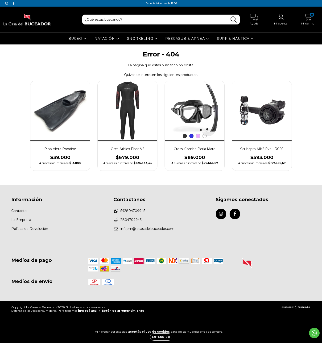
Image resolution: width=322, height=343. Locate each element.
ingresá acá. (87, 310)
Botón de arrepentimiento (123, 310)
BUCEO (75, 38)
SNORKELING (140, 38)
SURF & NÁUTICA (234, 38)
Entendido (161, 337)
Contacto (19, 211)
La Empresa (21, 220)
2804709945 (130, 220)
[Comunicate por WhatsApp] (314, 333)
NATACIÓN (105, 38)
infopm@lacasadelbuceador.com (147, 229)
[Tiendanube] (296, 307)
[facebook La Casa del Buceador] (14, 3)
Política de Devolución (29, 229)
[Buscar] (233, 19)
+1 (204, 135)
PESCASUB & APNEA (185, 38)
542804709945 (132, 211)
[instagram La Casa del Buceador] (7, 3)
